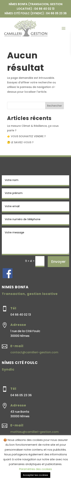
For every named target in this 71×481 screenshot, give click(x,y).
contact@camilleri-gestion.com (34, 352)
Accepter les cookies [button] (35, 475)
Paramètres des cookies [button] (35, 469)
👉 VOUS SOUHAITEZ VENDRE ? (26, 136)
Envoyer (58, 261)
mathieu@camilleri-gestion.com (34, 432)
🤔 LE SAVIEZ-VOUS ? (20, 142)
